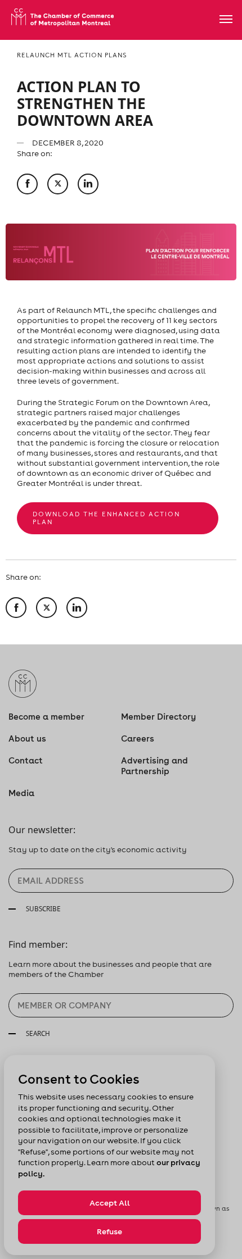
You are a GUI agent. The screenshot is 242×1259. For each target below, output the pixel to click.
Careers (137, 738)
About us (27, 738)
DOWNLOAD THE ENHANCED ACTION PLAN (106, 518)
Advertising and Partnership (154, 765)
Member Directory (158, 716)
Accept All (109, 1203)
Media (21, 793)
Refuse (109, 1231)
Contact (25, 760)
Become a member (46, 716)
